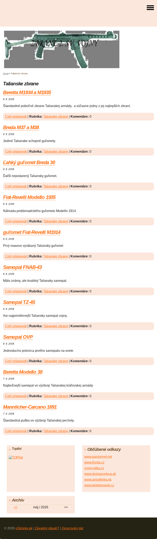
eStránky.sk (24, 528)
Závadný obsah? (47, 528)
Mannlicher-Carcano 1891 (29, 407)
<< (15, 507)
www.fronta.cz (94, 462)
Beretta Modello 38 (22, 372)
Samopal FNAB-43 (22, 267)
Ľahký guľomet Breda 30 (29, 162)
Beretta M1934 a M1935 (27, 92)
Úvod (5, 73)
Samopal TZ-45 (19, 302)
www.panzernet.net (98, 456)
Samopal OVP (18, 337)
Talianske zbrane (55, 116)
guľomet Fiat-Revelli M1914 (31, 232)
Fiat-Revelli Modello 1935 (29, 197)
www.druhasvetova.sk (100, 474)
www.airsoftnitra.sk (97, 479)
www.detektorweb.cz (99, 485)
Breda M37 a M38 (21, 127)
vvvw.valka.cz (94, 468)
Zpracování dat (72, 528)
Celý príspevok (16, 116)
